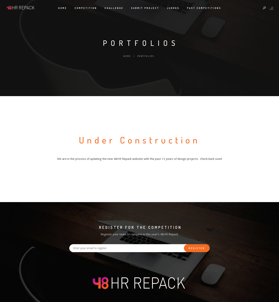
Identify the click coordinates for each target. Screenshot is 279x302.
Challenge (114, 8)
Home (62, 8)
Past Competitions (204, 8)
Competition (86, 8)
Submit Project (145, 8)
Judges (173, 8)
